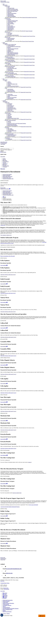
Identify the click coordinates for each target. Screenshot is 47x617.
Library (8, 24)
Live (3, 78)
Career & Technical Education (12, 48)
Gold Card (9, 64)
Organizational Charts (11, 107)
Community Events (25, 36)
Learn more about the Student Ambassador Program (10, 506)
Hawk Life (9, 12)
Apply (8, 7)
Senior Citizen (7, 63)
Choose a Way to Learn (9, 72)
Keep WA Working (10, 90)
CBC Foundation (10, 129)
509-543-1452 (9, 573)
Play (6, 80)
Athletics (9, 81)
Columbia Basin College (4, 583)
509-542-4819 (6, 589)
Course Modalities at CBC (12, 73)
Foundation (7, 127)
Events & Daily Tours (7, 177)
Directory (6, 163)
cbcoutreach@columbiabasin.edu (13, 568)
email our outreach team (17, 492)
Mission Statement (10, 105)
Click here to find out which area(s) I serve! (8, 337)
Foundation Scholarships (11, 130)
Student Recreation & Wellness (13, 86)
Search (1, 148)
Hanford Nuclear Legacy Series (13, 118)
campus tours (2, 225)
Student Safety (10, 29)
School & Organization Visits (8, 178)
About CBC (7, 102)
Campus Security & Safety (12, 95)
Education (9, 50)
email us (29, 462)
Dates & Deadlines (10, 23)
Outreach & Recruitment (11, 13)
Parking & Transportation (12, 97)
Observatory (9, 116)
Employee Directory (11, 38)
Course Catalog (10, 22)
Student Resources (10, 15)
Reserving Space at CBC (11, 108)
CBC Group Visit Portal (33, 504)
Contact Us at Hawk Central (12, 9)
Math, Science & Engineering (12, 52)
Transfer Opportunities (11, 76)
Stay (6, 93)
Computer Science (10, 49)
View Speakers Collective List (5, 235)
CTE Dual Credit (10, 67)
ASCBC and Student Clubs (12, 83)
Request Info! (2, 187)
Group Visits (2, 559)
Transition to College (9, 56)
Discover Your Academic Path (12, 10)
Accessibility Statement (7, 605)
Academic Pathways (11, 45)
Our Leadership (10, 106)
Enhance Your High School (12, 11)
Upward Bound (10, 70)
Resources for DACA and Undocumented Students (16, 123)
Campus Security (6, 604)
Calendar (9, 85)
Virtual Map (2, 142)
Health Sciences (10, 51)
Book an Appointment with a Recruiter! (7, 256)
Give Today (9, 34)
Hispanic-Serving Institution (12, 125)
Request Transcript (29, 30)
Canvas (4, 158)
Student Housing (10, 14)
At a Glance (9, 104)
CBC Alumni (9, 33)
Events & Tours (34, 17)
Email (5, 162)
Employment (8, 600)
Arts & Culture (7, 113)
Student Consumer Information (8, 603)
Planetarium (9, 117)
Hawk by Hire (7, 37)
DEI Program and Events (11, 124)
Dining (8, 96)
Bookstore (9, 19)
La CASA (9, 122)
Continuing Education (11, 61)
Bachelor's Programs (11, 54)
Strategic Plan (9, 109)
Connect (4, 100)
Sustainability (7, 138)
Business (9, 47)
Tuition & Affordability (11, 16)
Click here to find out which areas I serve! (8, 274)
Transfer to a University (9, 75)
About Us (9, 121)
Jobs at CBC (9, 40)
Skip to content (3, 0)
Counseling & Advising (11, 21)
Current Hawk (7, 18)
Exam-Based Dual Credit (11, 68)
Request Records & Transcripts (13, 35)
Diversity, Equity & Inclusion (10, 120)
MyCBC (23, 30)
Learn (4, 42)
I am (3, 3)
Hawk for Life (7, 32)
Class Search (6, 161)
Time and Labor (25, 41)
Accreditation (9, 103)
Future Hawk (7, 6)
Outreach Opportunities (9, 133)
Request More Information (7, 176)
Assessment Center (10, 8)
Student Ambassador (11, 135)
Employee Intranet (10, 39)
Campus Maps (10, 94)
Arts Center (9, 82)
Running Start (9, 69)
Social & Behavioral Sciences (12, 53)
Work (6, 88)
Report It (5, 166)
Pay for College (10, 25)
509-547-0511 (5, 588)
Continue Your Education (9, 60)
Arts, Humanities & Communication (13, 46)
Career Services (10, 89)
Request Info (26, 55)
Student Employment (11, 26)
